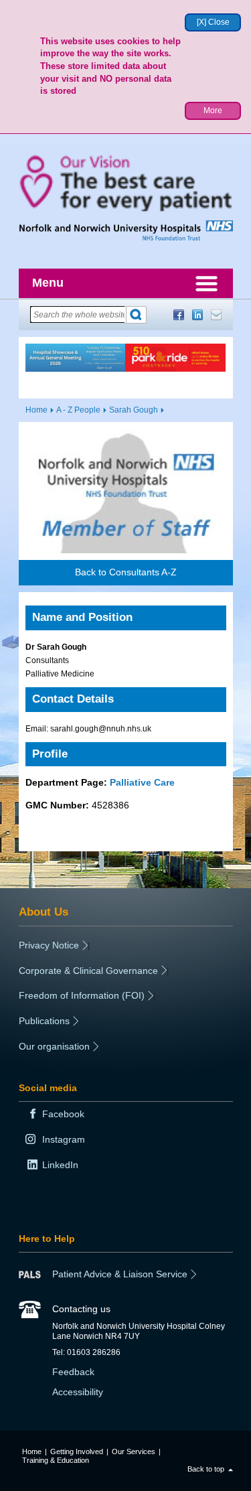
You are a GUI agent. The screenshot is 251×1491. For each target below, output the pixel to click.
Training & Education (55, 1460)
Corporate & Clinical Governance (88, 970)
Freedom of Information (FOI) (82, 995)
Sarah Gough (133, 410)
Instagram (63, 1139)
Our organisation (54, 1046)
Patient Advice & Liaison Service (119, 1274)
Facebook (178, 314)
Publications (44, 1020)
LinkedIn (197, 314)
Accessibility (77, 1392)
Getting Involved (76, 1451)
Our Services (133, 1451)
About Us (43, 911)
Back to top (205, 1469)
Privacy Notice (49, 945)
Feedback (73, 1371)
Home (36, 410)
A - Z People (78, 410)
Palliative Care (142, 782)
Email (216, 314)
